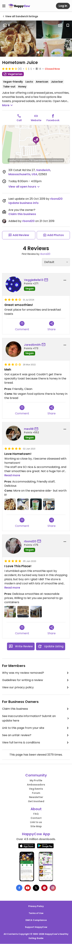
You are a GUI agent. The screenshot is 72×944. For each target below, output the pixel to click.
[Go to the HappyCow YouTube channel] (27, 888)
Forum (36, 793)
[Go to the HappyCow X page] (36, 888)
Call (19, 120)
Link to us (36, 822)
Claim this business (22, 214)
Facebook (52, 120)
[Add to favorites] (67, 25)
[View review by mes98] (13, 433)
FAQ (36, 814)
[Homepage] (19, 5)
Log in (63, 6)
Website (36, 120)
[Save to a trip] (60, 25)
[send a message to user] (47, 280)
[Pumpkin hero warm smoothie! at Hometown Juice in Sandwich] (49, 504)
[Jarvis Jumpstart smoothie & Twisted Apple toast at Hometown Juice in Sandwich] (23, 504)
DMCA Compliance (36, 920)
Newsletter (36, 797)
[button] (36, 141)
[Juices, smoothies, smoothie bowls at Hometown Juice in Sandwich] (23, 611)
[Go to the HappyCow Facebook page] (19, 888)
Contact (36, 818)
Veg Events (36, 789)
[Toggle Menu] (4, 6)
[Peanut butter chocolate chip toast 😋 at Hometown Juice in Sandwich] (10, 504)
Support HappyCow (36, 927)
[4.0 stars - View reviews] (9, 68)
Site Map (36, 826)
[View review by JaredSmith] (13, 349)
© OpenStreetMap (40, 160)
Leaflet (12, 160)
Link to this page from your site (23, 728)
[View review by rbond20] (13, 545)
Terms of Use (36, 913)
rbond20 (56, 199)
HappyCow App (36, 834)
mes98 (29, 429)
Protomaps (23, 160)
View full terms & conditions (21, 742)
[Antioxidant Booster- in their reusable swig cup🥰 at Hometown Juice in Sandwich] (36, 504)
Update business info (23, 203)
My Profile (36, 780)
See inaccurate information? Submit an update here (29, 718)
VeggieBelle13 (33, 280)
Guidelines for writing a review (22, 680)
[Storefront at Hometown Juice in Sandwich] (36, 611)
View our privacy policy (18, 687)
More (5, 105)
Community (36, 775)
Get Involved (36, 801)
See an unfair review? (16, 735)
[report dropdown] (65, 280)
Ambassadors (36, 784)
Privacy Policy (36, 906)
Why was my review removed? (23, 673)
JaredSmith (32, 345)
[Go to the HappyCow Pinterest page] (44, 888)
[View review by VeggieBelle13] (13, 284)
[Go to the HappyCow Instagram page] (53, 888)
